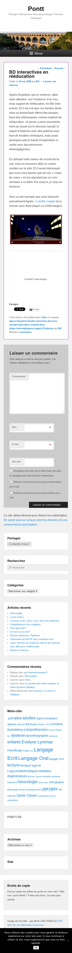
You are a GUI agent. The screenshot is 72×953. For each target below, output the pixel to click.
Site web (16, 461)
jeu (32, 751)
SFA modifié (16, 613)
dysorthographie (37, 735)
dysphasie (53, 736)
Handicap (14, 750)
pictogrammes (34, 789)
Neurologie (28, 782)
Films (27, 680)
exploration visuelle (28, 324)
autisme (21, 724)
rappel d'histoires (43, 328)
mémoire (12, 782)
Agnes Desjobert (18, 321)
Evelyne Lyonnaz (37, 742)
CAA (47, 724)
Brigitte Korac (37, 724)
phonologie (12, 789)
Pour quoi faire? (18, 628)
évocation (12, 800)
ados (18, 718)
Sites (44, 317)
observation (43, 782)
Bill (37, 81)
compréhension (36, 729)
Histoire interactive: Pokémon (25, 635)
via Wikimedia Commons (30, 925)
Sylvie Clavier (26, 795)
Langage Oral (33, 758)
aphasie (11, 724)
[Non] (67, 940)
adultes (29, 718)
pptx (53, 788)
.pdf (10, 718)
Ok (36, 947)
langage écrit (56, 758)
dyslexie (18, 735)
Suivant (60, 68)
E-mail (15, 444)
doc (8, 736)
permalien (25, 332)
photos (22, 789)
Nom (14, 427)
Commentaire (19, 376)
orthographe (56, 782)
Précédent (44, 68)
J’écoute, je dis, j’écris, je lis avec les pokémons (34, 620)
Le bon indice (16, 617)
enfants (14, 742)
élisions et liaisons (19, 650)
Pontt (36, 8)
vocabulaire (43, 796)
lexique (25, 765)
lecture (13, 765)
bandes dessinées (37, 321)
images (26, 750)
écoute (53, 796)
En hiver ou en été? (20, 631)
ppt (45, 788)
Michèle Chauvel (35, 776)
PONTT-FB (14, 817)
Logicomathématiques (22, 771)
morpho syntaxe (51, 776)
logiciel (36, 765)
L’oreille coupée (45, 201)
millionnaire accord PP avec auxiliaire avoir (31, 639)
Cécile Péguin (55, 730)
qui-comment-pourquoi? (36, 672)
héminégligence (25, 328)
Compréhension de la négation (25, 624)
